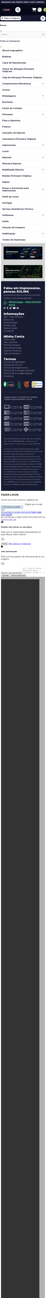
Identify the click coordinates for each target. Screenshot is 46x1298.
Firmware (7, 114)
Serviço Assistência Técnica (17, 209)
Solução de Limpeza (13, 227)
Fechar (4, 544)
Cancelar (5, 575)
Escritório (7, 102)
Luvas (5, 151)
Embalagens (9, 96)
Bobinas (6, 56)
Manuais (6, 157)
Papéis (6, 182)
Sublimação (8, 233)
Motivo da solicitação (11, 573)
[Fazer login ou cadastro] (39, 10)
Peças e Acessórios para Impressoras (15, 189)
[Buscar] (18, 9)
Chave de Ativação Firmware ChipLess (18, 70)
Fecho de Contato (12, 108)
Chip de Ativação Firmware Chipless (22, 77)
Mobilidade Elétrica (13, 170)
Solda (5, 221)
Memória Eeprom (11, 163)
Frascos (6, 126)
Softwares (8, 215)
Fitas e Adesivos (11, 120)
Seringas (7, 203)
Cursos (6, 90)
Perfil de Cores (10, 197)
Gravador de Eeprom (13, 133)
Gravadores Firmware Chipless (19, 139)
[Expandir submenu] (43, 84)
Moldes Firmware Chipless (16, 176)
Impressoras (9, 145)
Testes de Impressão (13, 240)
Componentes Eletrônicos (16, 83)
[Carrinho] (34, 9)
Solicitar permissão (18, 575)
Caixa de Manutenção (14, 63)
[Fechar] (1, 46)
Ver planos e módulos (20, 543)
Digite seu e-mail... (34, 504)
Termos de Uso (8, 519)
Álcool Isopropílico (12, 50)
